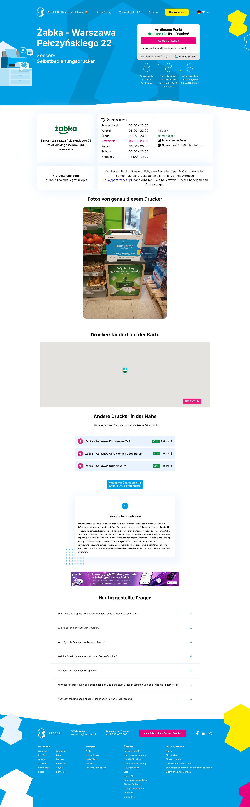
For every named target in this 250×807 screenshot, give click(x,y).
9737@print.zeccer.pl (117, 180)
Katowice (60, 763)
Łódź (58, 755)
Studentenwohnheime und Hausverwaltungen (189, 767)
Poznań (60, 759)
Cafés (169, 751)
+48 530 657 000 (187, 56)
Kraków (42, 755)
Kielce (41, 772)
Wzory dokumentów (134, 788)
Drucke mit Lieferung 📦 (74, 12)
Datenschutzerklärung (135, 763)
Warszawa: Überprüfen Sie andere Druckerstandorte (125, 484)
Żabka (89, 751)
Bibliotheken (172, 755)
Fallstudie (128, 792)
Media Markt (92, 759)
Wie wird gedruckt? (129, 12)
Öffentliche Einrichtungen (178, 772)
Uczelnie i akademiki (96, 767)
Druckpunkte (176, 12)
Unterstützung (103, 12)
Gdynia (59, 767)
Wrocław (42, 751)
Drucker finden (131, 767)
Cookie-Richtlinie (132, 759)
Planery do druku (132, 784)
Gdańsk (42, 759)
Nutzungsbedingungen (135, 755)
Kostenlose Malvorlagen (136, 780)
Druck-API (129, 776)
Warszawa (61, 751)
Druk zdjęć (129, 797)
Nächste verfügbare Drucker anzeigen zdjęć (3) (164, 48)
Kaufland (90, 763)
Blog (126, 772)
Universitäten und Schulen (179, 763)
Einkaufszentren (174, 759)
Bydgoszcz (43, 767)
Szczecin (42, 763)
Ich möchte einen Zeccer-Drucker (162, 733)
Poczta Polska (92, 755)
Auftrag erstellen (168, 40)
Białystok (60, 772)
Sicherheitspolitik (132, 751)
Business (153, 12)
